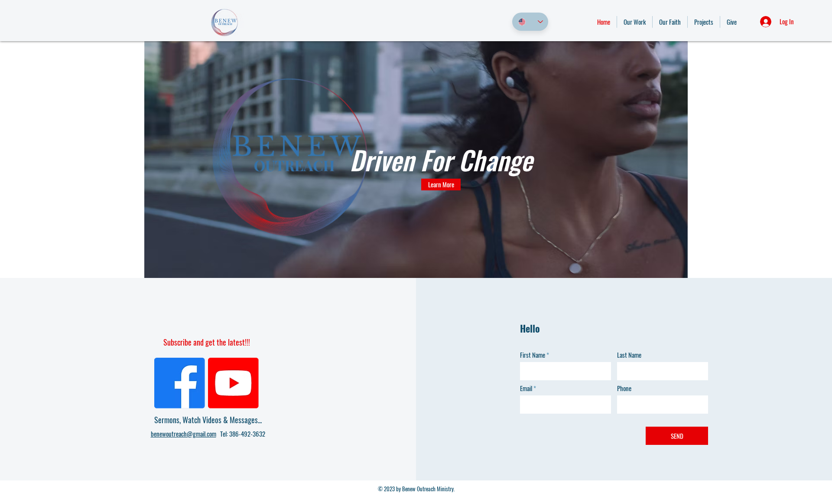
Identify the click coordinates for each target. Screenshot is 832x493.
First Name (532, 355)
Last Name (629, 355)
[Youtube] (233, 383)
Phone (624, 388)
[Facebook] (179, 383)
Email (526, 388)
